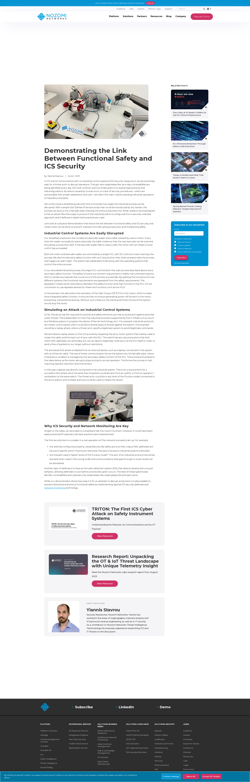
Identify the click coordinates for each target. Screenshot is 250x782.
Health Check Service (78, 743)
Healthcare (159, 739)
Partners (187, 752)
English (212, 9)
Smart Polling (46, 767)
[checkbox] (189, 247)
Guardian (44, 746)
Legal (185, 765)
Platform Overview (48, 731)
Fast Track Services (77, 739)
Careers (186, 735)
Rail (156, 769)
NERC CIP (131, 739)
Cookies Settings (171, 776)
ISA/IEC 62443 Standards (137, 735)
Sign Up (150, 3)
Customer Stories (191, 743)
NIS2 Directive (132, 743)
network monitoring (55, 488)
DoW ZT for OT (132, 731)
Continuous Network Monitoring (107, 738)
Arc (41, 754)
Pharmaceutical (162, 765)
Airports (158, 731)
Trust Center (188, 769)
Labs (185, 761)
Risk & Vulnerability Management (106, 751)
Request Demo (202, 16)
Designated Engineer (78, 735)
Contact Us (188, 748)
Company (187, 739)
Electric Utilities (161, 735)
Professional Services (78, 731)
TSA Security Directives (136, 752)
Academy (187, 731)
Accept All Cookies (211, 776)
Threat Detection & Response (106, 732)
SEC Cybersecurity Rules (137, 748)
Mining (158, 756)
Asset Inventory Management (105, 745)
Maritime (159, 752)
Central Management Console (50, 740)
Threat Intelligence (48, 763)
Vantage (44, 735)
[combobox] (210, 8)
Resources (188, 756)
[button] (114, 16)
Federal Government (164, 743)
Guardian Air (45, 750)
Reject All (190, 776)
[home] (51, 17)
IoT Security (103, 757)
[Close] (246, 776)
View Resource (105, 536)
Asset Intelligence (48, 759)
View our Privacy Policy (181, 263)
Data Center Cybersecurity (104, 762)
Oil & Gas (159, 761)
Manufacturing (161, 748)
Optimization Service (78, 748)
